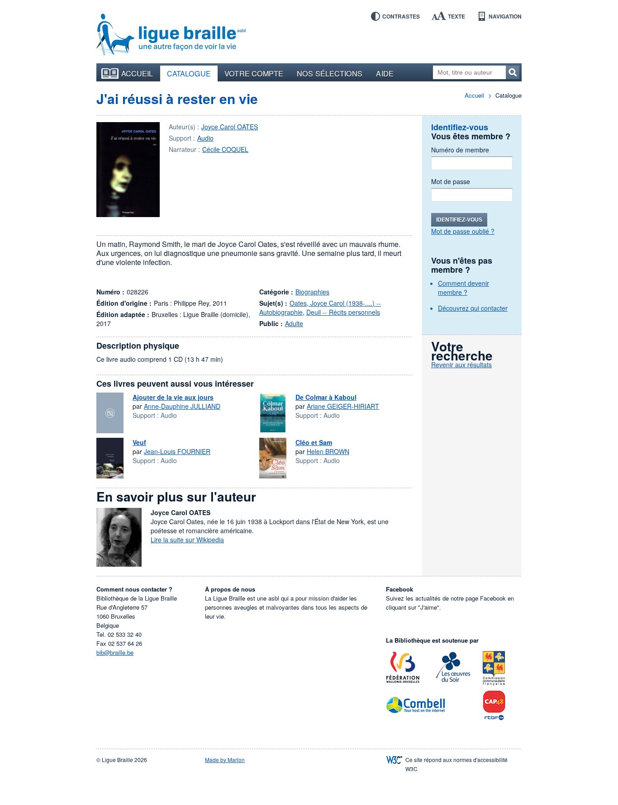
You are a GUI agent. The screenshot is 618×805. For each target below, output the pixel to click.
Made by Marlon (225, 759)
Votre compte (253, 73)
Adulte (294, 323)
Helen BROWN (328, 451)
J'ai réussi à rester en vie (177, 98)
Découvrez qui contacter (473, 308)
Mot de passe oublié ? (462, 231)
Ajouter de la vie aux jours (173, 397)
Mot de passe (450, 181)
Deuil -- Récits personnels (343, 312)
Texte (456, 16)
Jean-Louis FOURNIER (177, 451)
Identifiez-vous (459, 220)
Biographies (312, 291)
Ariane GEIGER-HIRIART (343, 406)
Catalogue (189, 73)
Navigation (505, 16)
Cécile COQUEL (225, 149)
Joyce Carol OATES (229, 126)
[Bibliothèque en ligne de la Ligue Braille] (171, 34)
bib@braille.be (114, 652)
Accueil (137, 73)
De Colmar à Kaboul (326, 397)
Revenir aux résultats (461, 364)
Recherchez (512, 72)
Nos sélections (329, 73)
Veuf (139, 442)
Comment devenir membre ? (463, 288)
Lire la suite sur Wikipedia (187, 539)
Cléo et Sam (313, 442)
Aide (384, 73)
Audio (205, 137)
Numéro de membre (460, 149)
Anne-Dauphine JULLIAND (182, 406)
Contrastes (401, 16)
